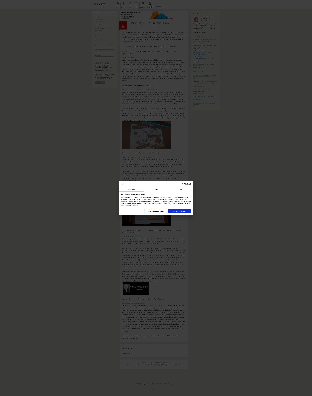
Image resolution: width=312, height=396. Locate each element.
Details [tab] (156, 189)
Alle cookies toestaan (179, 211)
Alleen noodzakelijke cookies (156, 211)
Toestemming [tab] (131, 189)
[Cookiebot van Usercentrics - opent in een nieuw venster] (184, 184)
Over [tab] (180, 189)
